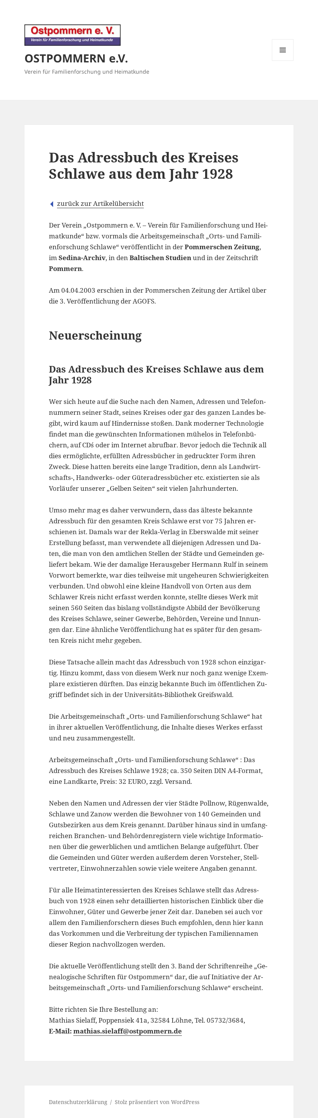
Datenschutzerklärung (78, 1102)
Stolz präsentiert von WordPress (157, 1102)
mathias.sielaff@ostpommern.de (127, 1031)
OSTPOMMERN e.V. (76, 58)
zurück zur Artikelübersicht (100, 203)
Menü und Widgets (283, 60)
